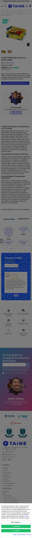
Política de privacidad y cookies (22, 534)
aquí (25, 516)
